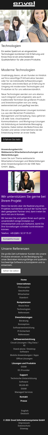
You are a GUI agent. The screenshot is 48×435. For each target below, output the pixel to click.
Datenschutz (24, 425)
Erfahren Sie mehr (12, 139)
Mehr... (12, 166)
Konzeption (23, 324)
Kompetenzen (24, 302)
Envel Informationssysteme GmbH (28, 420)
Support (24, 374)
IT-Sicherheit (23, 331)
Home (24, 279)
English (24, 410)
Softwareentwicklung (23, 327)
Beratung (23, 320)
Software (23, 381)
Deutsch (25, 413)
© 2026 (6, 420)
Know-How (23, 305)
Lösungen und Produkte (24, 363)
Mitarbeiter (23, 294)
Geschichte (23, 290)
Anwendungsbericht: (12, 149)
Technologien (23, 309)
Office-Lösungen (24, 358)
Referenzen (23, 312)
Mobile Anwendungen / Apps (24, 355)
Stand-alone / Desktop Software (24, 350)
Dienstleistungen (23, 317)
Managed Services (24, 392)
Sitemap (24, 428)
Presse (23, 400)
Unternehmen (24, 283)
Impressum (24, 422)
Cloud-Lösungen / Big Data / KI (24, 344)
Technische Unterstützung (24, 378)
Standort (23, 297)
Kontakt (24, 396)
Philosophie (24, 287)
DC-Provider (24, 370)
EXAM (24, 366)
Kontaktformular (11, 239)
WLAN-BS (23, 385)
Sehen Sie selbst (11, 270)
